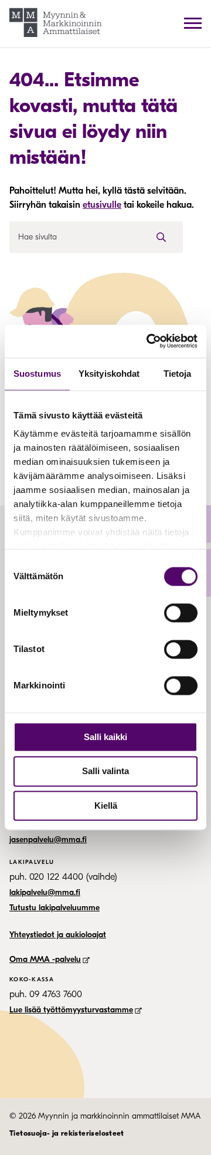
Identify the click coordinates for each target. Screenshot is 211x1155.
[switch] (181, 612)
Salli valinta (105, 771)
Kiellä (105, 805)
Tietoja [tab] (178, 374)
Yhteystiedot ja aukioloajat (57, 935)
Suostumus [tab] (37, 374)
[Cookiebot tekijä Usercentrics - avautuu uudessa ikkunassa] (149, 341)
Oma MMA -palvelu (45, 959)
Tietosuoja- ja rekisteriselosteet (66, 1133)
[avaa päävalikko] (193, 22)
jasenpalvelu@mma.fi (48, 840)
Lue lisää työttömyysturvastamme (71, 1010)
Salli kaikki (105, 737)
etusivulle (102, 205)
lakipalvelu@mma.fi (44, 892)
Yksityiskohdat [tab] (109, 374)
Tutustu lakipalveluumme (54, 908)
